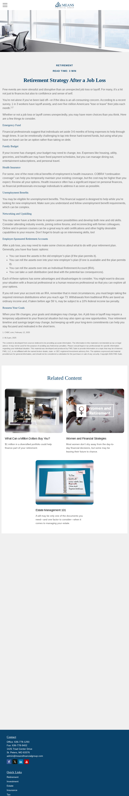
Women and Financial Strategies (86, 438)
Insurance (12, 790)
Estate (10, 785)
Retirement (12, 777)
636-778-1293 (21, 741)
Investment (12, 781)
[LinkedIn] (20, 761)
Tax (8, 794)
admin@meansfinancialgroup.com (25, 756)
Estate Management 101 (51, 510)
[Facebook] (9, 761)
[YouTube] (26, 761)
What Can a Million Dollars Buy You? (27, 438)
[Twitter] (15, 761)
